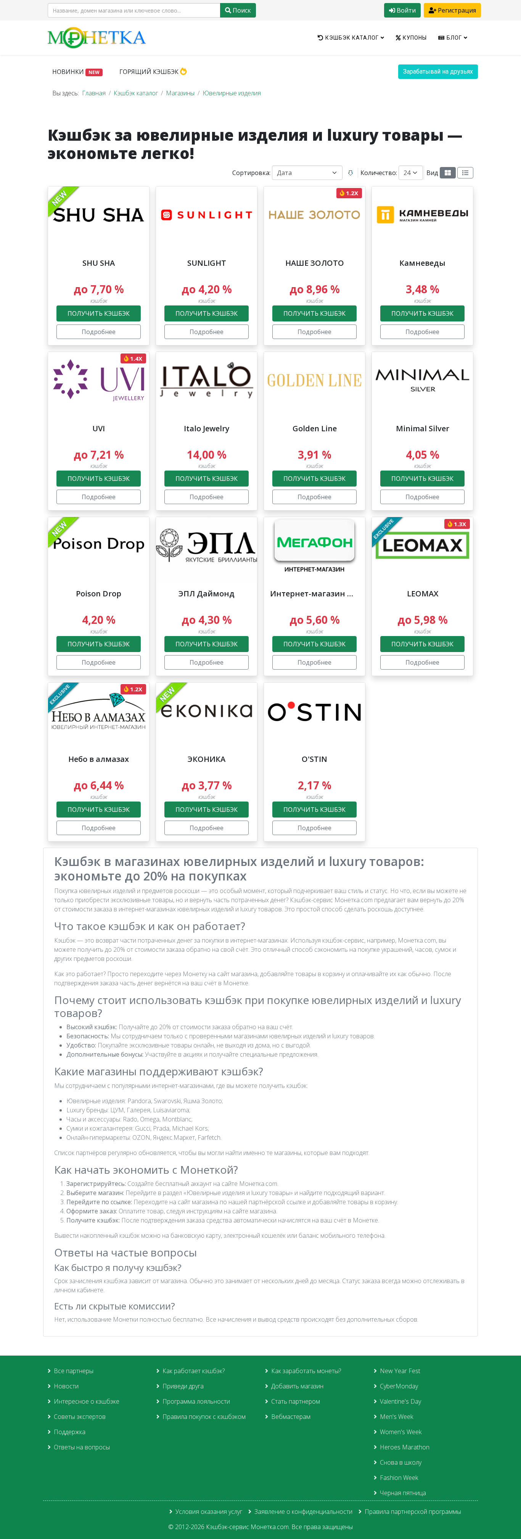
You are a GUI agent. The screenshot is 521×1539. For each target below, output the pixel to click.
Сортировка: (251, 173)
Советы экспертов (80, 1416)
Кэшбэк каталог (352, 38)
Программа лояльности (196, 1401)
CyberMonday (399, 1386)
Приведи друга (183, 1386)
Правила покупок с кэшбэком (204, 1416)
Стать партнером (295, 1401)
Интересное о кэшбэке (86, 1401)
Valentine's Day (400, 1401)
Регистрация (456, 10)
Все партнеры (73, 1371)
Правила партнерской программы (413, 1511)
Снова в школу (400, 1462)
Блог (454, 38)
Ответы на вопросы (82, 1447)
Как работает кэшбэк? (193, 1371)
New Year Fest (400, 1371)
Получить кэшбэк (99, 313)
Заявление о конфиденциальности (303, 1511)
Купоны (415, 38)
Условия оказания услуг (208, 1511)
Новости (66, 1386)
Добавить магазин (297, 1386)
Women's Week (400, 1432)
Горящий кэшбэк (149, 71)
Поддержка (69, 1432)
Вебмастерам (290, 1416)
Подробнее (99, 332)
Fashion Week (399, 1477)
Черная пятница (403, 1493)
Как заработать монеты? (306, 1371)
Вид (432, 173)
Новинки (76, 71)
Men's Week (396, 1416)
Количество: (378, 173)
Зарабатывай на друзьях (438, 71)
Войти (405, 10)
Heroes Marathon (404, 1447)
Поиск (241, 10)
